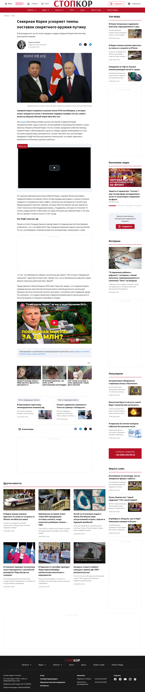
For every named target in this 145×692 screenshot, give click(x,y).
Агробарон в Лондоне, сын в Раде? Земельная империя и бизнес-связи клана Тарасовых (125, 521)
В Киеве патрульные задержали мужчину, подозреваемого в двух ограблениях (124, 27)
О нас (42, 675)
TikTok (42, 354)
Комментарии (27, 429)
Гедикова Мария (34, 42)
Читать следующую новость (68, 400)
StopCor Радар (112, 10)
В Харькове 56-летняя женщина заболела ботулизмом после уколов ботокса (123, 426)
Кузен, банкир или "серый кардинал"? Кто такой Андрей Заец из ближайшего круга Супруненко (123, 501)
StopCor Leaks (96, 10)
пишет (24, 121)
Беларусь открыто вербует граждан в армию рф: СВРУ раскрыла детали (86, 570)
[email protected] (24, 687)
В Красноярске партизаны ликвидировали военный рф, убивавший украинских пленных (32, 407)
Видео (44, 10)
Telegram (78, 351)
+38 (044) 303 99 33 (125, 454)
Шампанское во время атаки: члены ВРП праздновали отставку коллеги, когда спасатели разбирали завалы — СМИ (53, 519)
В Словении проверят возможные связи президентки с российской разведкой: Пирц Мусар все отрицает (19, 571)
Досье (82, 10)
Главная (6, 16)
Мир (13, 16)
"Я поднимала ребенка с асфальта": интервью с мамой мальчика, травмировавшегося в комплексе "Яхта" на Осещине (124, 276)
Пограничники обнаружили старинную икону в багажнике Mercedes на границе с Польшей (123, 383)
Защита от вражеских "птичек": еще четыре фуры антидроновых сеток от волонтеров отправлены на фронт (124, 195)
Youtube (22, 354)
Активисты (44, 686)
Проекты (30, 10)
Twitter (28, 354)
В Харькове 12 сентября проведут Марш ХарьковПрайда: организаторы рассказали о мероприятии (54, 571)
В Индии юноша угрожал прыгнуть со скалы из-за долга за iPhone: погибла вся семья (18, 517)
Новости (58, 10)
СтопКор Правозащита (49, 679)
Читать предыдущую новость (29, 400)
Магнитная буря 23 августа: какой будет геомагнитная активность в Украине (125, 405)
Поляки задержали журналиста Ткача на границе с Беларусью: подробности (71, 407)
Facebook (85, 351)
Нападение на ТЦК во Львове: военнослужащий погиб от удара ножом (124, 69)
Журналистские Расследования (52, 682)
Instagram (35, 354)
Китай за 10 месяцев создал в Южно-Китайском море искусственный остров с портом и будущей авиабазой (89, 518)
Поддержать (118, 3)
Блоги (72, 10)
